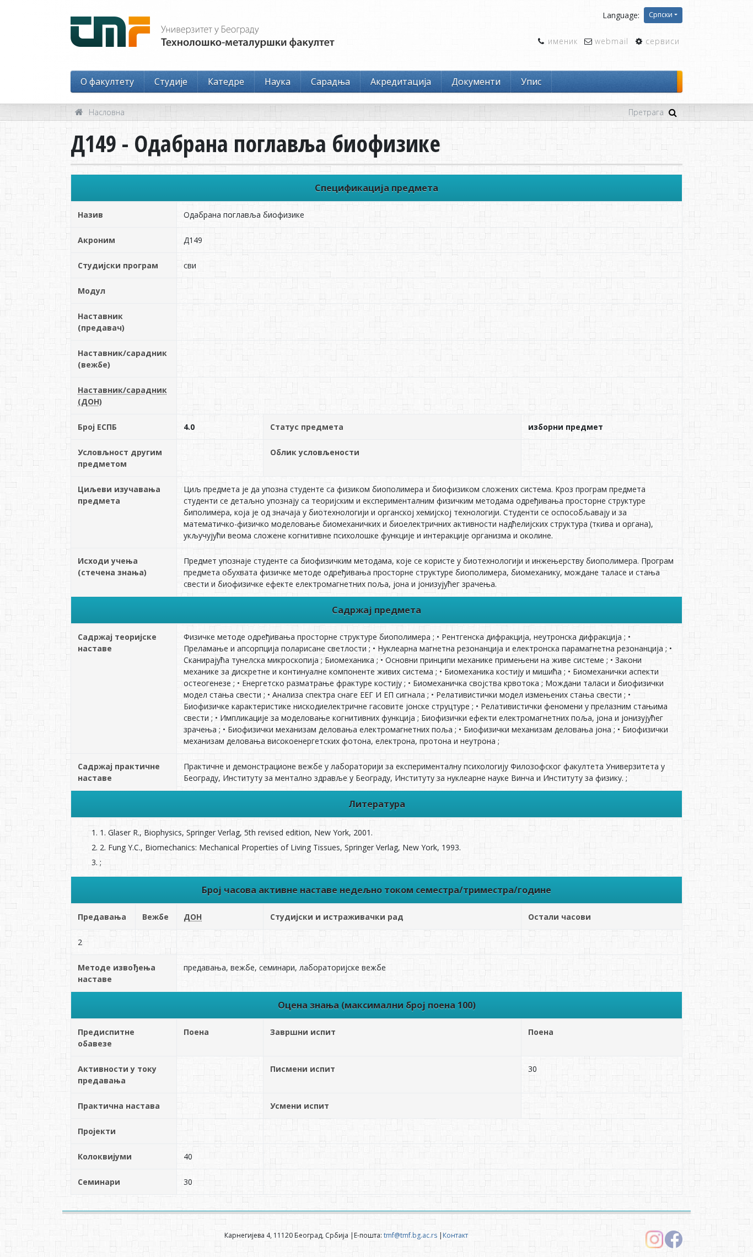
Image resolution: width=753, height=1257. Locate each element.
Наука (278, 81)
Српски (661, 14)
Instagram (654, 1239)
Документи (476, 81)
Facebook (673, 1239)
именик (563, 41)
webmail (611, 41)
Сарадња (330, 81)
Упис (531, 81)
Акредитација (400, 81)
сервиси (663, 41)
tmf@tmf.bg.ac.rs (410, 1235)
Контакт (455, 1235)
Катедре (226, 81)
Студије (170, 81)
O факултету (107, 81)
